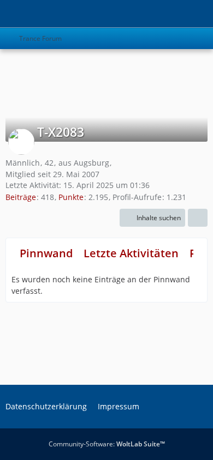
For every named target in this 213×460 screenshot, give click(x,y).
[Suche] (144, 14)
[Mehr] (198, 218)
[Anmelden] (171, 13)
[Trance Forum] (5, 14)
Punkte (71, 197)
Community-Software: (107, 444)
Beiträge (20, 197)
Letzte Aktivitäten (131, 253)
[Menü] (199, 14)
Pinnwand (46, 253)
